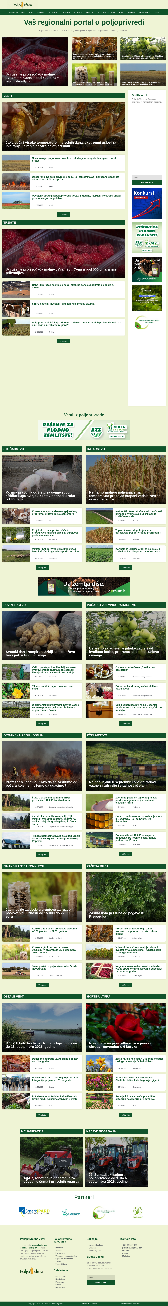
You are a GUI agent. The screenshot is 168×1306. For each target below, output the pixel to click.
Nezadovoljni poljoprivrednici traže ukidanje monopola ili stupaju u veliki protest (74, 159)
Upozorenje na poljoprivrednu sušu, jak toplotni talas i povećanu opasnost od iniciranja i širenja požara (75, 178)
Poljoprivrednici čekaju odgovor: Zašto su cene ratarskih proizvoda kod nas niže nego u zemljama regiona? (76, 323)
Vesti (30, 12)
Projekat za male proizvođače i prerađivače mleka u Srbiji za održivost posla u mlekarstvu (55, 533)
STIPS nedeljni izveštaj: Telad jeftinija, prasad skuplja (63, 303)
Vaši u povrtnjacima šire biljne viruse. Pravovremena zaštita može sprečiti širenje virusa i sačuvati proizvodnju (54, 670)
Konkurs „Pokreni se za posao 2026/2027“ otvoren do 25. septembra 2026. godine (54, 950)
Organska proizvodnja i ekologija (61, 807)
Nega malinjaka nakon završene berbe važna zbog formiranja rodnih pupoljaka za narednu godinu (138, 969)
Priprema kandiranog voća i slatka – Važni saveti (136, 687)
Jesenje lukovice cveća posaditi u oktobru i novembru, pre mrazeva (135, 1097)
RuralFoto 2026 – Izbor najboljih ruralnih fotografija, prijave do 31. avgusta (55, 1079)
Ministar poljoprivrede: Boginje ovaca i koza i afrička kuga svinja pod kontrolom (56, 550)
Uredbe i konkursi (55, 938)
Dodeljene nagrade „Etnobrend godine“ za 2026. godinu (55, 1060)
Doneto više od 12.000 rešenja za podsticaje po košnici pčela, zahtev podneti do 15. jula (135, 838)
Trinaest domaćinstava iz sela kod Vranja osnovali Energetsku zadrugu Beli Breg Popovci (56, 838)
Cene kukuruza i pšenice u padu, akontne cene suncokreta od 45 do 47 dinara (73, 286)
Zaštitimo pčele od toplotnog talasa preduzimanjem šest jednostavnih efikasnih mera (136, 800)
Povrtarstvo (65, 12)
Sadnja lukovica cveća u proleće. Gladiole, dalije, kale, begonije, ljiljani (137, 1079)
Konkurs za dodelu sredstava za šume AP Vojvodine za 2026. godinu (54, 930)
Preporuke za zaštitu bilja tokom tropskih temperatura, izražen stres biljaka (136, 931)
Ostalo (156, 12)
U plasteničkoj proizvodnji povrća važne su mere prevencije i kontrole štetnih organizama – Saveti (55, 707)
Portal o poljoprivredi (16, 12)
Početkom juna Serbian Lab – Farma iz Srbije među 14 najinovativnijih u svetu (54, 1097)
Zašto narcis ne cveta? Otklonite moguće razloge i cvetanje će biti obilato (139, 1060)
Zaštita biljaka (144, 12)
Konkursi (131, 12)
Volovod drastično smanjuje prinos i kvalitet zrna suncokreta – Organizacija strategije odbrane (138, 950)
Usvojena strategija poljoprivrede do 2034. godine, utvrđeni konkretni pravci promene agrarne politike (76, 197)
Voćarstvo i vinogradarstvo (84, 12)
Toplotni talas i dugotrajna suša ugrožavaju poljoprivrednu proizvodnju (138, 531)
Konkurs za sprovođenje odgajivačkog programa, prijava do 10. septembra (54, 512)
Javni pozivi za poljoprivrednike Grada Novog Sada (54, 967)
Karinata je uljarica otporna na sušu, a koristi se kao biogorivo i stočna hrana (137, 550)
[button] (63, 214)
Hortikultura (137, 1068)
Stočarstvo (52, 12)
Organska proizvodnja (106, 12)
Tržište (121, 12)
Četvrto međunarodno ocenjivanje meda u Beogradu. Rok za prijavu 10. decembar (139, 819)
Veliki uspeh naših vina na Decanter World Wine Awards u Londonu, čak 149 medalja (138, 707)
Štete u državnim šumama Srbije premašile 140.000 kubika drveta (51, 799)
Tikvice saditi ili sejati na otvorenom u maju (54, 687)
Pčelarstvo (136, 807)
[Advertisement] (147, 139)
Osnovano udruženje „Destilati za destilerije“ (135, 668)
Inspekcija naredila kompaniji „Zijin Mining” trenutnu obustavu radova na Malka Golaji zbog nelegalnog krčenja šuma (54, 820)
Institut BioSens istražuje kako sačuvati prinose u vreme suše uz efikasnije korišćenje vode (138, 514)
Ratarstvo (40, 12)
